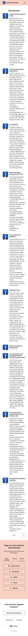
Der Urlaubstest (14, 124)
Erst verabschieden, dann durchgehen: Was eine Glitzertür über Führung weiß (17, 355)
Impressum (19, 620)
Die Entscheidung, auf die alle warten (17, 14)
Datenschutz (9, 620)
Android (15, 558)
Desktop (22, 558)
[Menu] (24, 2)
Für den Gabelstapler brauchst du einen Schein (16, 173)
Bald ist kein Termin (15, 290)
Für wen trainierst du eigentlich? (15, 235)
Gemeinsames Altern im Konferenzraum (16, 346)
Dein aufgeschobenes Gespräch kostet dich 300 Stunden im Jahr (16, 414)
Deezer (15, 582)
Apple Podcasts (15, 566)
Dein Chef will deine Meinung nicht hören (17, 479)
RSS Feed (15, 588)
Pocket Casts (15, 571)
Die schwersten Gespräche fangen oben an (17, 70)
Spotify (15, 577)
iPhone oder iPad (6, 559)
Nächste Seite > (23, 535)
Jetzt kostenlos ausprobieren (14, 613)
